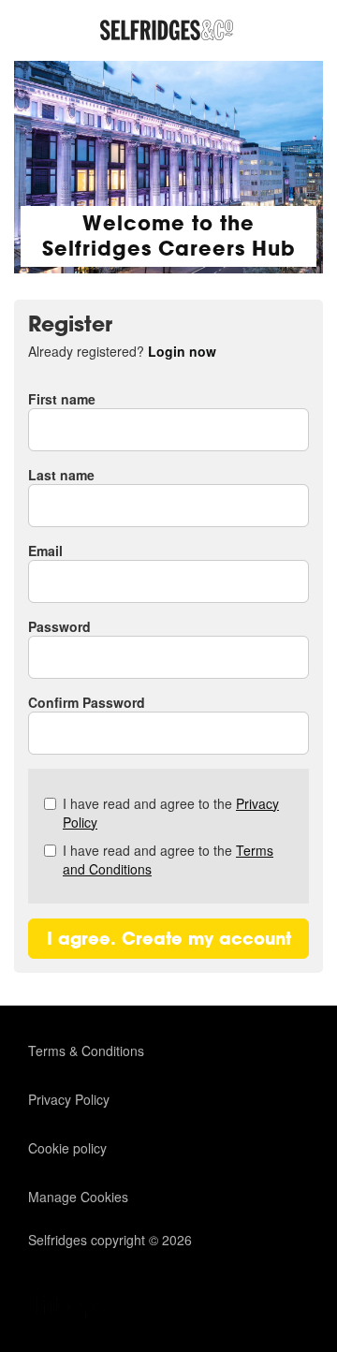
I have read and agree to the (171, 812)
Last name (61, 474)
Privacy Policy (69, 1099)
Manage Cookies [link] (78, 1196)
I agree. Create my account (169, 938)
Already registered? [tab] (122, 351)
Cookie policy (67, 1148)
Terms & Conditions (86, 1050)
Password (59, 626)
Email (45, 550)
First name (61, 398)
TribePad (75, 1308)
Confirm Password (86, 702)
